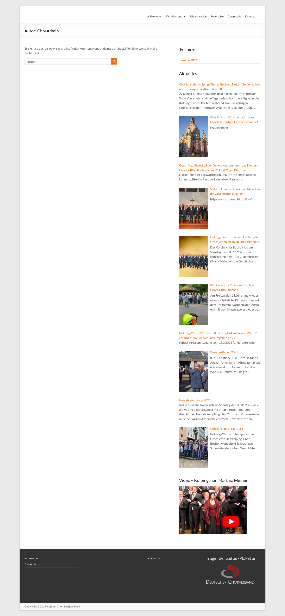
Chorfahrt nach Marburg (226, 428)
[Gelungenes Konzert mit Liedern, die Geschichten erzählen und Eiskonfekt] (193, 256)
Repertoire (217, 16)
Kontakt (250, 16)
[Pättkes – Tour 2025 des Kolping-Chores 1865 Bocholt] (193, 304)
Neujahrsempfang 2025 (195, 400)
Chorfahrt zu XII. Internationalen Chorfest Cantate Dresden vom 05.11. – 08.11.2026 (235, 119)
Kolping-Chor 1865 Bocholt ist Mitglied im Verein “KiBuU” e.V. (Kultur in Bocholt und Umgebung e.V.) (218, 335)
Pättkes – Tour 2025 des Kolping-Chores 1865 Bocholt (232, 287)
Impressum (31, 558)
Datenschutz (32, 564)
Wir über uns (174, 16)
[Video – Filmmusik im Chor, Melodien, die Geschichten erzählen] (193, 208)
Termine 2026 (188, 60)
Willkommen (154, 16)
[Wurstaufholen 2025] (193, 371)
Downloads (234, 16)
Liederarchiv (153, 558)
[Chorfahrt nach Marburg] (193, 447)
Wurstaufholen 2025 (224, 352)
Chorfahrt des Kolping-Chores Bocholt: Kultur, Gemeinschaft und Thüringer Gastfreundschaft (219, 86)
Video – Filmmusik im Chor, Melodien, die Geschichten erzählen (235, 191)
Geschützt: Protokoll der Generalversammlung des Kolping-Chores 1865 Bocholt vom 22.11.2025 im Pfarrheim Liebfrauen (219, 167)
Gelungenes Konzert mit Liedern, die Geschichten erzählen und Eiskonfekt (234, 239)
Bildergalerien (198, 16)
